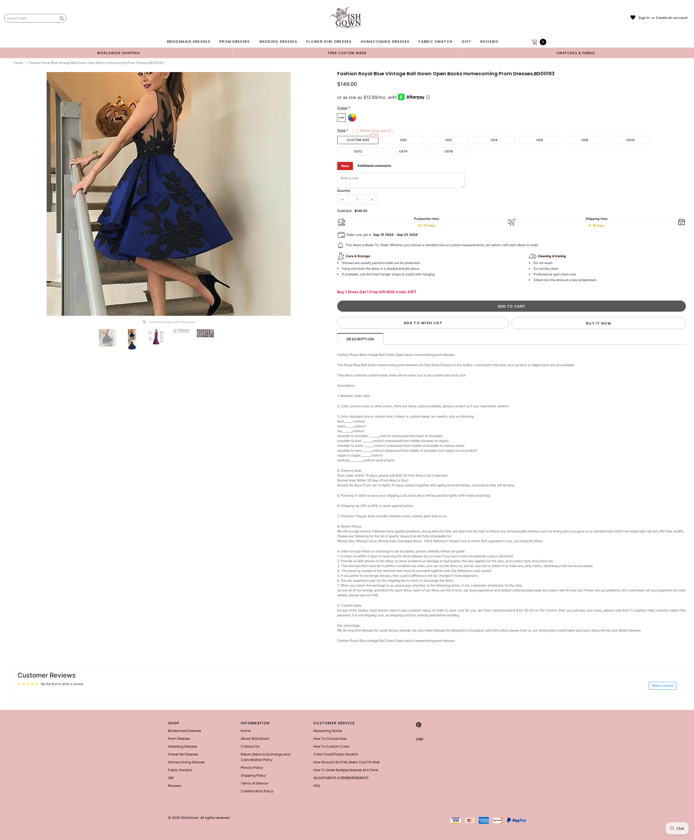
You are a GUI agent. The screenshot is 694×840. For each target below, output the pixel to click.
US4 (494, 140)
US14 (403, 151)
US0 (403, 140)
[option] (118, 53)
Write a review (662, 685)
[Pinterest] (418, 725)
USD (419, 739)
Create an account (671, 18)
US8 (584, 140)
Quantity (343, 190)
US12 (358, 151)
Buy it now (598, 323)
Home (18, 63)
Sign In (644, 18)
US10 (630, 140)
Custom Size (358, 140)
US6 (539, 140)
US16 (449, 151)
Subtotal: (344, 211)
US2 (448, 140)
